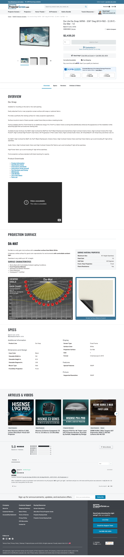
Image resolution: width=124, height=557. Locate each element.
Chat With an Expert (87, 55)
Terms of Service (24, 514)
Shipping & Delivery (24, 508)
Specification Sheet (17, 165)
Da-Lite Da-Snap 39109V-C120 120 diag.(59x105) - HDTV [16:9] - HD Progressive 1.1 (45, 477)
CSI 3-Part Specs (16, 175)
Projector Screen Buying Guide (42, 518)
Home (9, 16)
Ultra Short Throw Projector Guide (43, 511)
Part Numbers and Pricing (19, 170)
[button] (114, 7)
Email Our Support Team (105, 525)
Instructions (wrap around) (20, 168)
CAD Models (15, 173)
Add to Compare (111, 29)
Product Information (17, 163)
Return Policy (23, 511)
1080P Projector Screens (19, 16)
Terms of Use (6, 543)
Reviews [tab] (14, 460)
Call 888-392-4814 (110, 2)
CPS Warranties (23, 521)
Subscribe (100, 497)
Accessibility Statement (9, 514)
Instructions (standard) (18, 166)
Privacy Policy (23, 518)
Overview (47, 85)
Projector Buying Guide (40, 514)
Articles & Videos (75, 85)
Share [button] (14, 486)
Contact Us (22, 524)
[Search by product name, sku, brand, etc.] (86, 7)
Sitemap (22, 543)
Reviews (63, 85)
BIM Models (15, 172)
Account (105, 7)
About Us (5, 508)
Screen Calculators (39, 508)
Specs (55, 85)
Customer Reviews (8, 511)
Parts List (14, 177)
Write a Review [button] (107, 447)
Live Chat (105, 520)
